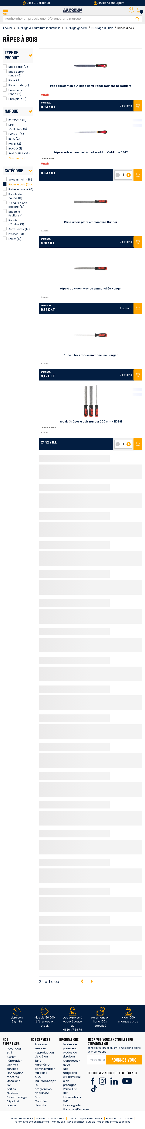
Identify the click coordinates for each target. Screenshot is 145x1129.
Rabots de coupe (15, 196)
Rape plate (5, 66)
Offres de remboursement (50, 1118)
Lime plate (5, 98)
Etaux (12, 239)
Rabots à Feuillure (14, 213)
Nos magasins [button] (70, 1071)
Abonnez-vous (124, 1060)
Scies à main (16, 179)
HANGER (5, 133)
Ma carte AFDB (41, 1075)
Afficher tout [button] (16, 158)
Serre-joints (16, 229)
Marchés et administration (45, 1067)
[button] (5, 10)
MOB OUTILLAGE (5, 124)
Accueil (7, 28)
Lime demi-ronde (5, 90)
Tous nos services (41, 1046)
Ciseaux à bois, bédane (18, 205)
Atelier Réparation (14, 1059)
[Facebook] (92, 1081)
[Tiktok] (94, 1088)
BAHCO (5, 148)
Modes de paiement (70, 1046)
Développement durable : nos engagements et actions (98, 1121)
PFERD (5, 143)
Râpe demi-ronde (5, 71)
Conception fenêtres (15, 1075)
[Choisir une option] (137, 105)
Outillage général (76, 28)
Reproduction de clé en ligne (44, 1056)
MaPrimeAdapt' (45, 1081)
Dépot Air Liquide (13, 1103)
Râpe (5, 80)
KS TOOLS (5, 119)
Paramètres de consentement (32, 1121)
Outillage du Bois (102, 28)
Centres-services (13, 1067)
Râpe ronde (5, 85)
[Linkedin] (114, 1081)
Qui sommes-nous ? (21, 1118)
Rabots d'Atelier (13, 222)
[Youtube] (127, 1081)
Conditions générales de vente (85, 1118)
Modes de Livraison (70, 1054)
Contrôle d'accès (41, 1103)
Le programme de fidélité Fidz (43, 1091)
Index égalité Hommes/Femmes (76, 1107)
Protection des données (119, 1118)
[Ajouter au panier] (137, 175)
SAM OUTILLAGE (5, 153)
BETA (5, 138)
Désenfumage (17, 1097)
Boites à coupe (18, 189)
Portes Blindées (12, 1091)
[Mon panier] (139, 11)
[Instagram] (102, 1081)
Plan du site (58, 1121)
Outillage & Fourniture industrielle (38, 28)
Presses (13, 234)
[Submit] (137, 18)
